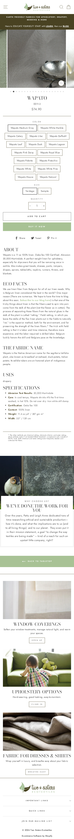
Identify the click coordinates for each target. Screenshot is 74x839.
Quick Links (37, 811)
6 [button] (25, 92)
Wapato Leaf (15, 144)
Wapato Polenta (25, 160)
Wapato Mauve (25, 177)
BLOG (66, 26)
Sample (45, 191)
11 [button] (39, 92)
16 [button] (53, 92)
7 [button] (28, 92)
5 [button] (22, 92)
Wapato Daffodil (58, 136)
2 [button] (14, 92)
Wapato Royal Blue (50, 152)
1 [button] (11, 92)
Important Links (37, 800)
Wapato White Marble (51, 128)
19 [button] (61, 92)
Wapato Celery (15, 136)
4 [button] (19, 92)
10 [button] (36, 92)
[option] (37, 22)
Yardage (29, 191)
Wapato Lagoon (57, 144)
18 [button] (58, 92)
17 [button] (55, 92)
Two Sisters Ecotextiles (41, 830)
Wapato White (23, 168)
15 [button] (50, 92)
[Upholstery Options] (37, 668)
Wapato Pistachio (48, 160)
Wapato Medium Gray (22, 128)
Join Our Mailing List (37, 821)
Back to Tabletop (39, 561)
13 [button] (44, 92)
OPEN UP (37, 640)
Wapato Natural (48, 177)
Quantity (37, 199)
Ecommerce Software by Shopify (37, 835)
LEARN (49, 26)
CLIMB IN (37, 704)
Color (37, 121)
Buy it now (37, 226)
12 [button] (42, 92)
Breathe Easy (37, 772)
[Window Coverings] (37, 600)
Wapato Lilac (36, 136)
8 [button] (30, 92)
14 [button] (47, 92)
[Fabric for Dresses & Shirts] (37, 732)
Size (37, 185)
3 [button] (17, 92)
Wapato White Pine (48, 168)
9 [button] (33, 92)
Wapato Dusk (35, 144)
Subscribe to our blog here (35, 300)
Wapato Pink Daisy (24, 152)
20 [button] (64, 92)
